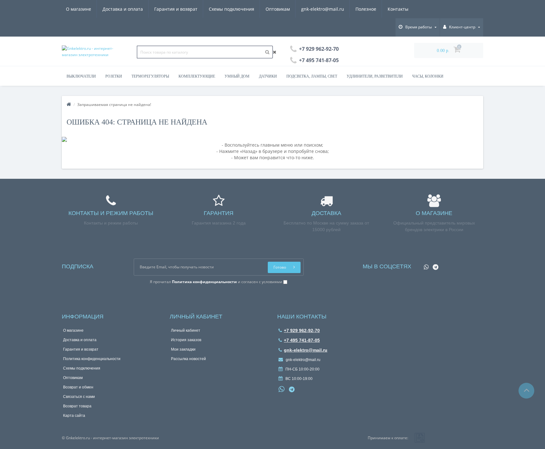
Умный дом (237, 76)
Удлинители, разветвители (375, 76)
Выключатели (81, 76)
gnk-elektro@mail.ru (322, 9)
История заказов (186, 340)
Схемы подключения (231, 9)
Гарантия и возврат (175, 9)
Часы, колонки (427, 76)
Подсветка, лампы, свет (311, 76)
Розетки (113, 76)
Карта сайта (74, 415)
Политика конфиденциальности (91, 359)
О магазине (78, 9)
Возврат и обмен (78, 387)
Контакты (398, 9)
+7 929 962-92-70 (302, 330)
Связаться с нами (79, 396)
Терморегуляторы (150, 76)
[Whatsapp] (425, 265)
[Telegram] (434, 265)
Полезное (365, 9)
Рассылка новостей (188, 359)
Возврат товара (77, 406)
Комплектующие (197, 76)
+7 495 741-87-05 (302, 340)
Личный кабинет (185, 330)
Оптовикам (278, 9)
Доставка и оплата (123, 9)
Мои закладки (183, 349)
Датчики (268, 76)
